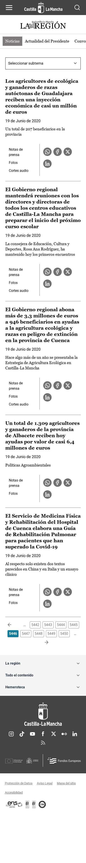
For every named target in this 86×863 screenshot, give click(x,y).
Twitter (53, 734)
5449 (51, 634)
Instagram (11, 734)
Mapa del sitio (66, 783)
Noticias (12, 41)
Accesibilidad (14, 792)
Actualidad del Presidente (47, 41)
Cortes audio (18, 171)
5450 (64, 634)
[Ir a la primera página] (13, 624)
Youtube (32, 734)
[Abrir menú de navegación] (9, 7)
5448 (39, 634)
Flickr (64, 734)
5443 (48, 625)
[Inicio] (43, 714)
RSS (43, 742)
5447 (26, 634)
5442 (35, 625)
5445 (74, 625)
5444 (61, 625)
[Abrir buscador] (77, 7)
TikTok (22, 734)
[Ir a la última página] (43, 642)
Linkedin (74, 734)
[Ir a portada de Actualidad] (43, 25)
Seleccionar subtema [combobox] (25, 63)
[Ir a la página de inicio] (43, 7)
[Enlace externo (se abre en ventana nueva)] (34, 804)
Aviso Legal (44, 783)
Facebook (43, 734)
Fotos (13, 163)
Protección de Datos (18, 783)
